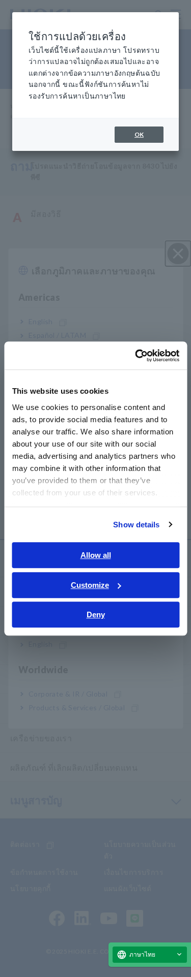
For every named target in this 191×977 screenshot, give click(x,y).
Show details (136, 524)
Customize (90, 585)
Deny (96, 614)
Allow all (95, 555)
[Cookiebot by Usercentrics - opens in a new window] (136, 355)
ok (139, 134)
